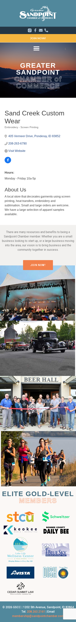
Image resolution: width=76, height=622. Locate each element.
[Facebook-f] (35, 30)
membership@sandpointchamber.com (38, 616)
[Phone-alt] (46, 30)
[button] (36, 48)
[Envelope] (41, 30)
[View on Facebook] (8, 162)
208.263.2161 (36, 611)
